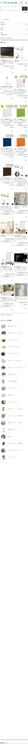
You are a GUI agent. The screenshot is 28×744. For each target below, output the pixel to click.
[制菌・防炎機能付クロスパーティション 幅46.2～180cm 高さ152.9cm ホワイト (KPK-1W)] (20, 81)
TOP (1, 19)
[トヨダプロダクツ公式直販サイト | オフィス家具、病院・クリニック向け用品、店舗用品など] (8, 3)
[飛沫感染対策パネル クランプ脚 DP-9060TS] (20, 258)
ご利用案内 (25, 12)
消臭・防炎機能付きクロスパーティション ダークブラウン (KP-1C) (7, 180)
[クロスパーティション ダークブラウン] (7, 170)
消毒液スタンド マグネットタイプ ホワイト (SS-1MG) (20, 299)
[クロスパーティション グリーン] (20, 111)
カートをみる (21, 4)
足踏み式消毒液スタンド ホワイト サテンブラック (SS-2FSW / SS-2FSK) (20, 180)
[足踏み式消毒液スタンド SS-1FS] (7, 198)
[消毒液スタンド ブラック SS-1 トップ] (7, 227)
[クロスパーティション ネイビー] (7, 140)
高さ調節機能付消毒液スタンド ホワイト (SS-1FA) (7, 88)
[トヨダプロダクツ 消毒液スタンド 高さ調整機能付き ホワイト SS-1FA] (7, 80)
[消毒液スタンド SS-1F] (20, 52)
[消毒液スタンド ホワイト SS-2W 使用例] (20, 198)
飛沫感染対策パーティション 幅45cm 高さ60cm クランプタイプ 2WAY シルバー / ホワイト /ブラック (7, 269)
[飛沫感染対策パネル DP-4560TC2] (20, 227)
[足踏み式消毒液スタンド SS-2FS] (20, 170)
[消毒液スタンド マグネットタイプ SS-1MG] (20, 289)
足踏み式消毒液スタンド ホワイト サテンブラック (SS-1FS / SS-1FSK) (7, 208)
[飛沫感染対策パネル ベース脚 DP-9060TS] (7, 52)
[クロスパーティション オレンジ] (20, 140)
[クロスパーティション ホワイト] (7, 111)
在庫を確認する (20, 185)
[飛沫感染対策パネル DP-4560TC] (7, 258)
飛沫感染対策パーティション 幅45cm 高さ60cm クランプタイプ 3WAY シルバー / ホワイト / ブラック (20, 238)
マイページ (16, 4)
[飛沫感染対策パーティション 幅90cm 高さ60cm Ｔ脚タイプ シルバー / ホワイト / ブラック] (7, 289)
